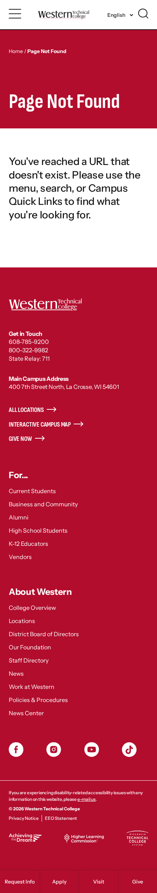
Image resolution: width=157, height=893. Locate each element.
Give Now (20, 439)
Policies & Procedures (38, 699)
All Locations (26, 410)
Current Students (32, 491)
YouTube (91, 749)
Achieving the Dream (25, 837)
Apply (59, 881)
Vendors (20, 556)
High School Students (38, 530)
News (16, 673)
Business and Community (43, 504)
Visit (98, 881)
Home (16, 51)
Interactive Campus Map (40, 424)
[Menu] (15, 13)
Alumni (18, 517)
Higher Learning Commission (84, 838)
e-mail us (86, 799)
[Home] (63, 14)
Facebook (16, 749)
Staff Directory (29, 660)
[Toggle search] (143, 13)
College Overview (32, 607)
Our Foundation (30, 647)
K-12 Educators (28, 543)
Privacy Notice (24, 818)
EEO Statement (61, 818)
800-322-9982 (28, 350)
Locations (22, 620)
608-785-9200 (29, 341)
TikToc (129, 749)
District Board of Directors (44, 634)
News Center (26, 713)
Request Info (20, 881)
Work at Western (31, 686)
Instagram (53, 749)
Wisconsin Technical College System (137, 838)
